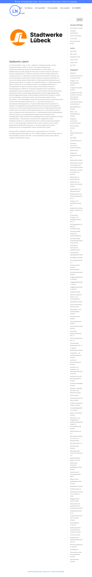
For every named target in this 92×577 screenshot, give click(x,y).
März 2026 (73, 54)
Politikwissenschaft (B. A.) (16, 121)
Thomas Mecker (16, 65)
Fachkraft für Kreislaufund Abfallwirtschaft (34, 89)
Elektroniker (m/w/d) (29, 76)
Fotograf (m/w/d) (38, 95)
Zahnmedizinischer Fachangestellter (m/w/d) (22, 127)
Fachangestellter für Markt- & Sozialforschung (23, 86)
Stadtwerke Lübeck (19, 61)
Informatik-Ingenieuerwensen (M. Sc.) (25, 101)
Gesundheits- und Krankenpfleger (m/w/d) (22, 99)
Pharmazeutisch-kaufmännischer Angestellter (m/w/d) (37, 119)
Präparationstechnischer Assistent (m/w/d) (38, 121)
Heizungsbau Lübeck (76, 28)
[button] (79, 19)
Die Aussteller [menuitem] (40, 8)
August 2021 (74, 62)
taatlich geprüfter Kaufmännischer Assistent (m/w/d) (32, 123)
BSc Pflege (73, 138)
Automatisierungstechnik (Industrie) (20, 69)
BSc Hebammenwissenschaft (76, 133)
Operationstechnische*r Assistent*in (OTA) (76, 494)
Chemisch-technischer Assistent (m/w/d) (38, 74)
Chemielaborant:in (20, 74)
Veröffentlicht (74, 549)
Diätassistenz (74, 150)
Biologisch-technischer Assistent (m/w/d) (37, 71)
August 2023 (74, 59)
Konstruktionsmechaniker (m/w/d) (33, 108)
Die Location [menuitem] (65, 8)
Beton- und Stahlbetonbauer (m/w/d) (75, 114)
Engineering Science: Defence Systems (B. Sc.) (76, 210)
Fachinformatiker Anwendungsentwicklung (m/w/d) (76, 241)
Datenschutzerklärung (34, 571)
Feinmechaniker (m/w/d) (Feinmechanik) (50, 91)
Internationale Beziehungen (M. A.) (19, 104)
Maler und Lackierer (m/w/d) (22, 110)
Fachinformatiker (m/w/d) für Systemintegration (75, 234)
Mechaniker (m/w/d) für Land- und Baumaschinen (76, 438)
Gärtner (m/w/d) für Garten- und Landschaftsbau (76, 297)
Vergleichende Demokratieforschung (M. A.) (22, 125)
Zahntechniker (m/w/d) (43, 127)
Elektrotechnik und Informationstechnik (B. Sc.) (76, 196)
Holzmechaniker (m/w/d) (42, 99)
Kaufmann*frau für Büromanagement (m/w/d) (76, 379)
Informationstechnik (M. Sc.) (46, 101)
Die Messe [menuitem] (29, 8)
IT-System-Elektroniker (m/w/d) (40, 104)
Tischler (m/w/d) (53, 123)
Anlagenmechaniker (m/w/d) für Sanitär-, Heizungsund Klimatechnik (29, 67)
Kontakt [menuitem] (22, 13)
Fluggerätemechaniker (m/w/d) (23, 95)
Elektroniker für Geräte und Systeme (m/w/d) (76, 184)
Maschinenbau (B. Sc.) (38, 110)
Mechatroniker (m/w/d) (45, 112)
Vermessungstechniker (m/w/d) (45, 125)
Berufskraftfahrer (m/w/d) (39, 69)
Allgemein (35, 65)
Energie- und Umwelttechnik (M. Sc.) (37, 82)
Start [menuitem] (20, 8)
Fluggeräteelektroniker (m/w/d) (36, 93)
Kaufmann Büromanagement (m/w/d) (75, 362)
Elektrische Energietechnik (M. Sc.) (75, 155)
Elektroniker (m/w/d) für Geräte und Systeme (35, 78)
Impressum (46, 571)
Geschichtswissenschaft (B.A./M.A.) (45, 97)
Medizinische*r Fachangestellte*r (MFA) (75, 474)
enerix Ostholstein (75, 36)
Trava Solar (73, 38)
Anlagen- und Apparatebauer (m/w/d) (74, 83)
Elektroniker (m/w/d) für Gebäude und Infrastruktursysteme (76, 165)
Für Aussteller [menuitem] (53, 8)
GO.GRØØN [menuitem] (76, 8)
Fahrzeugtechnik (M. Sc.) (29, 91)
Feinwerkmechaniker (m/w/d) (18, 93)
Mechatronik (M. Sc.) (31, 112)
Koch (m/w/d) (18, 108)
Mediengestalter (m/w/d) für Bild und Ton (76, 453)
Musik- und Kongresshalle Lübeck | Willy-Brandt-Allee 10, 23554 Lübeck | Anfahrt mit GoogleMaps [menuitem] (47, 2)
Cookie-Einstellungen (57, 571)
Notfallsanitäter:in (14, 119)
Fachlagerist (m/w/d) (76, 257)
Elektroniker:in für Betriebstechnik (37, 80)
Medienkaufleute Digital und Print (35, 114)
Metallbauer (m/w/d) (56, 116)
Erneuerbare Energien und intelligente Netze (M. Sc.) (40, 84)
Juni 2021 (73, 65)
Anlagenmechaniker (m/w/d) (47, 65)
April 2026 (73, 51)
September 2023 (75, 57)
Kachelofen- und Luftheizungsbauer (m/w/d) (76, 355)
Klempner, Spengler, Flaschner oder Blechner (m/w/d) (76, 390)
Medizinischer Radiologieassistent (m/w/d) (37, 116)
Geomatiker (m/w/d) (28, 97)
